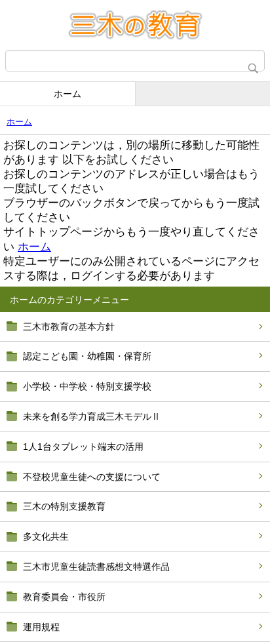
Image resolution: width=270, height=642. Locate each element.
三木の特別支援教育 (64, 506)
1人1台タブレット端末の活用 (83, 446)
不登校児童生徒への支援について (92, 476)
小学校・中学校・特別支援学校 (87, 386)
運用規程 (41, 627)
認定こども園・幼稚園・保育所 (87, 356)
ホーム (67, 94)
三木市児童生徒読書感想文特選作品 (96, 566)
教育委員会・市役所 (64, 597)
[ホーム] (135, 25)
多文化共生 (46, 536)
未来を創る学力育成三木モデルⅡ (92, 416)
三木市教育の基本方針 (69, 326)
